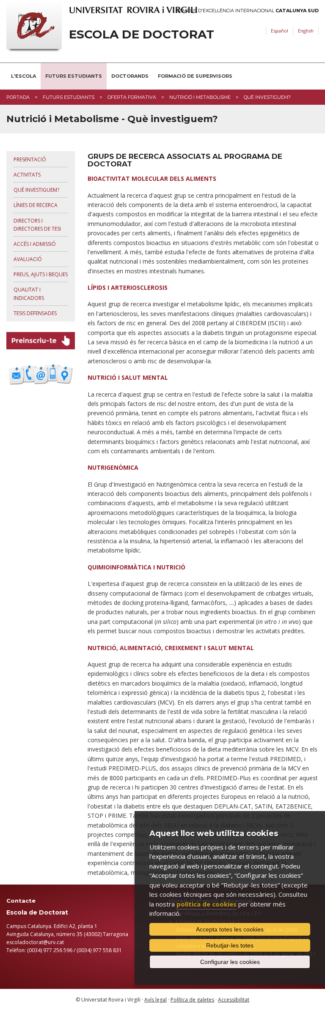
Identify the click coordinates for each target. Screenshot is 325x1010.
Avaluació (28, 259)
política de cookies (206, 904)
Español (279, 30)
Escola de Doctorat (141, 34)
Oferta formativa (131, 97)
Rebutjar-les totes (229, 945)
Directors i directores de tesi (37, 224)
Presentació (30, 159)
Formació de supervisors (195, 76)
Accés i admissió (35, 244)
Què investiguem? (36, 189)
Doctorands (130, 76)
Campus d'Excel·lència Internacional (247, 10)
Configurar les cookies (230, 961)
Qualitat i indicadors (29, 293)
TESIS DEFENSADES (35, 313)
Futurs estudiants (73, 76)
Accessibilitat (233, 999)
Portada (18, 97)
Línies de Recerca (36, 205)
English (306, 30)
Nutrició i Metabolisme (200, 97)
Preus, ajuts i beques (41, 274)
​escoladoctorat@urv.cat (35, 942)
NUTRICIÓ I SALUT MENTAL (128, 377)
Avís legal (155, 999)
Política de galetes (192, 999)
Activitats (27, 174)
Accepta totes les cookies (230, 929)
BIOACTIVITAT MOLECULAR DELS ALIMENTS (152, 178)
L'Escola (23, 76)
